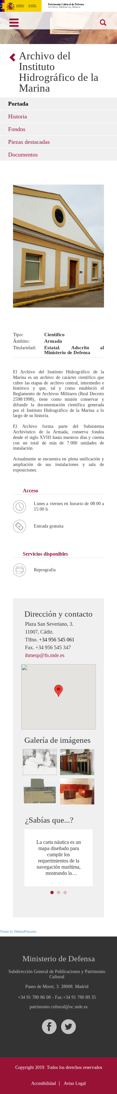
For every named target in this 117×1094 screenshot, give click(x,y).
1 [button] (52, 893)
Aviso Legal (75, 1083)
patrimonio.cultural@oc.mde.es (58, 1007)
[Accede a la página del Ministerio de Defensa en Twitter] (68, 1026)
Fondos (16, 129)
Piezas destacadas (29, 142)
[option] (58, 858)
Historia (17, 116)
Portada (18, 103)
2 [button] (58, 893)
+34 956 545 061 (56, 639)
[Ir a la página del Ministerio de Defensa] (21, 6)
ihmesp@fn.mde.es (44, 655)
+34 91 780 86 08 (34, 997)
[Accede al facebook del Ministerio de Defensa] (49, 1026)
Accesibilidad (43, 1083)
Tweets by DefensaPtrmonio (18, 931)
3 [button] (65, 893)
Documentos (23, 154)
